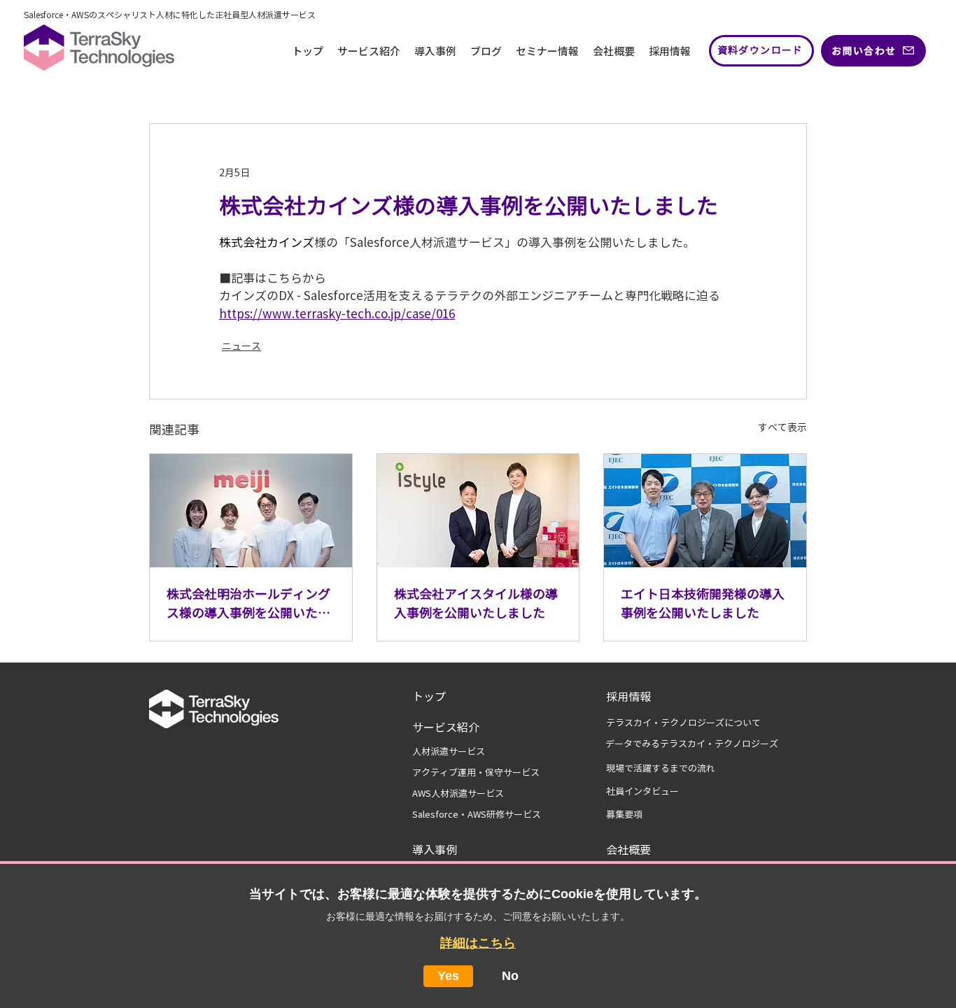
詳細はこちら (478, 943)
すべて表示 (782, 427)
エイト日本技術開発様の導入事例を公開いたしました (703, 603)
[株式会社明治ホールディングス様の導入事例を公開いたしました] (251, 510)
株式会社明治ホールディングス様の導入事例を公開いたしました (248, 605)
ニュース (241, 346)
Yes (448, 976)
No (510, 976)
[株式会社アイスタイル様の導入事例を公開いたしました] (478, 510)
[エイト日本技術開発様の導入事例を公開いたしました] (705, 510)
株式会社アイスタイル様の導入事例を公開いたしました (476, 603)
